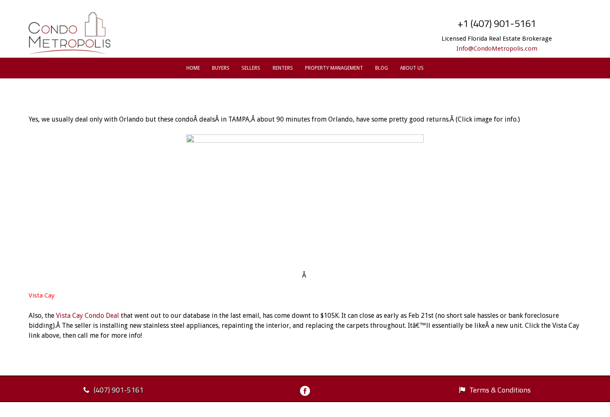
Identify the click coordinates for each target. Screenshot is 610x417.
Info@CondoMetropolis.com (496, 48)
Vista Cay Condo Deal (87, 315)
